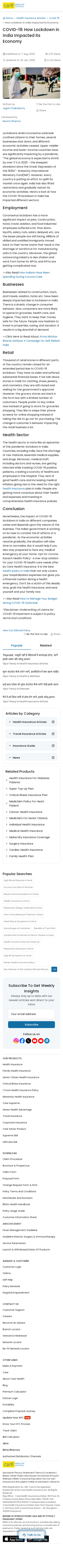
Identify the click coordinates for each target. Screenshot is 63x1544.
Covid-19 (54, 18)
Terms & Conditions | (46, 1472)
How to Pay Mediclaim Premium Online (23, 914)
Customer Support (14, 1310)
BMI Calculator (11, 1437)
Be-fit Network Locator (16, 1348)
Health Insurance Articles (31, 18)
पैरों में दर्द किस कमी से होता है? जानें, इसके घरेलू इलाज (29, 697)
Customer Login (12, 1267)
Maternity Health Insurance (18, 1096)
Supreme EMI (10, 1135)
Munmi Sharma (12, 121)
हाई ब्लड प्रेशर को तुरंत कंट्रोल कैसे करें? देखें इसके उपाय (30, 684)
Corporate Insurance (15, 1122)
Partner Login (10, 1398)
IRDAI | (16, 1478)
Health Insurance (13, 1064)
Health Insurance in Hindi (16, 901)
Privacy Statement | (25, 1472)
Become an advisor (14, 1322)
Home (9, 18)
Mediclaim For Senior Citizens (28, 818)
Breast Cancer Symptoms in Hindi (21, 894)
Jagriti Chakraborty (14, 108)
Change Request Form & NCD (20, 1185)
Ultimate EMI (10, 1142)
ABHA (6, 1443)
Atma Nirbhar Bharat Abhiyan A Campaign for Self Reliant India (31, 341)
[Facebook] (22, 1040)
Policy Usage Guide (14, 1211)
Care (5, 1372)
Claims (7, 1273)
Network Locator (12, 1342)
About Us (54, 1481)
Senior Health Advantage (17, 1109)
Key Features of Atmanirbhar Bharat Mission (26, 969)
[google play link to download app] (38, 1539)
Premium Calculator (14, 1391)
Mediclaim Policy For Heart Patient (26, 803)
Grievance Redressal (15, 1335)
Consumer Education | (31, 1478)
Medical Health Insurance (26, 831)
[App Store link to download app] (14, 1539)
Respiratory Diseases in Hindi (18, 948)
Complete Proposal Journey (19, 1411)
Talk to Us (34, 1535)
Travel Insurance (12, 1116)
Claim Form (9, 1172)
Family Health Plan (21, 856)
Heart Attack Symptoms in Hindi (20, 921)
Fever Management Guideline (20, 1230)
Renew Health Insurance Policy (19, 962)
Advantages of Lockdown (17, 928)
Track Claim (10, 1430)
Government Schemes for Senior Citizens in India (29, 935)
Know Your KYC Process (16, 1424)
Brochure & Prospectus (16, 1165)
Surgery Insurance (21, 844)
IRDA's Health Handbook (16, 1204)
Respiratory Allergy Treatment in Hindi (23, 907)
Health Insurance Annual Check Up (21, 941)
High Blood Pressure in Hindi (18, 880)
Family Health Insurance (17, 1070)
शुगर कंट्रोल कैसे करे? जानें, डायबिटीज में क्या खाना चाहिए (31, 672)
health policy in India (16, 571)
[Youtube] (34, 1040)
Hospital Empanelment (16, 1292)
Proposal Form (11, 1178)
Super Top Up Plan (21, 789)
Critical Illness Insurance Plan (28, 795)
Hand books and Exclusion (18, 1197)
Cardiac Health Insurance (26, 850)
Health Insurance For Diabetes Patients (29, 780)
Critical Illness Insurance (17, 1083)
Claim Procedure (12, 1159)
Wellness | (8, 1478)
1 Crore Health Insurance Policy (20, 1090)
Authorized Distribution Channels (22, 1456)
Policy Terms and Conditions (19, 1191)
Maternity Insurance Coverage (29, 837)
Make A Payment (13, 1366)
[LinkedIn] (47, 1040)
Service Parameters (14, 1243)
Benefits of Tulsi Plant (44, 928)
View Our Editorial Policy (16, 630)
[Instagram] (16, 1040)
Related (46, 645)
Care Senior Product (14, 1129)
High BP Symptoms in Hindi (17, 955)
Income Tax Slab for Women (18, 887)
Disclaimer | (9, 1472)
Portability (8, 1404)
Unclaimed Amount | (48, 1475)
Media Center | (10, 1475)
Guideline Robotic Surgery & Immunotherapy (29, 1236)
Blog (5, 1385)
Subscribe (31, 1025)
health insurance (14, 488)
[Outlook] (41, 1040)
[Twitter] (28, 1040)
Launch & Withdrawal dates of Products (26, 1249)
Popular (17, 645)
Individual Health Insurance (27, 824)
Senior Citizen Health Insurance (21, 1077)
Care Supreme (11, 1103)
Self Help (8, 1279)
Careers (7, 1316)
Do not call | (49, 1478)
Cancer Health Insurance (25, 812)
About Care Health (13, 1378)
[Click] (53, 721)
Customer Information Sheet (20, 1217)
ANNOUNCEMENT (12, 1223)
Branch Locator (11, 1329)
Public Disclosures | (27, 1475)
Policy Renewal (11, 1286)
